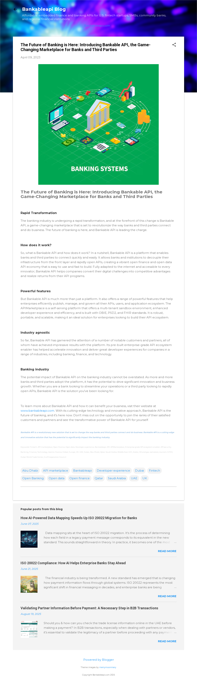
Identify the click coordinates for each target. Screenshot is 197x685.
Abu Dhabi (30, 470)
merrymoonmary (107, 667)
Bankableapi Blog (44, 9)
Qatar (99, 478)
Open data (56, 478)
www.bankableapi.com (37, 410)
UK (144, 478)
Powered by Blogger (98, 659)
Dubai (139, 470)
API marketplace (55, 470)
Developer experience (113, 470)
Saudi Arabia (117, 478)
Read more (167, 551)
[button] (174, 45)
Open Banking (33, 478)
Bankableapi (82, 470)
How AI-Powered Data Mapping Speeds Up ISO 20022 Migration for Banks (79, 518)
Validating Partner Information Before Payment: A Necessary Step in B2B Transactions (89, 608)
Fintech (154, 470)
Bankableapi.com (97, 25)
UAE (134, 478)
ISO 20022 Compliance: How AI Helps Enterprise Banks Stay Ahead (73, 563)
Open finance (79, 478)
